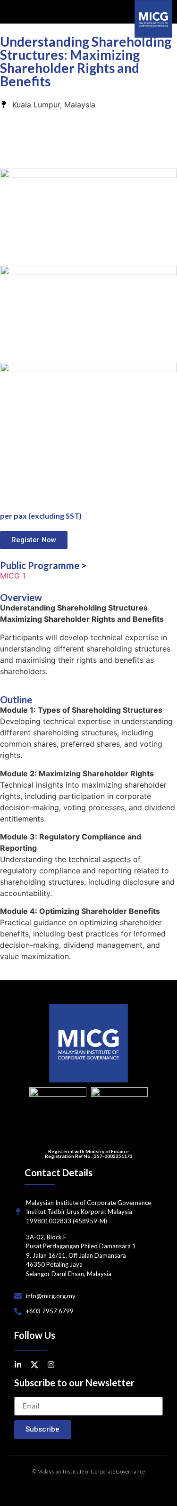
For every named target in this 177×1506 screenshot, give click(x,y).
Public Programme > (43, 565)
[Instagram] (51, 1364)
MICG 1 (12, 575)
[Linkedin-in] (18, 1364)
